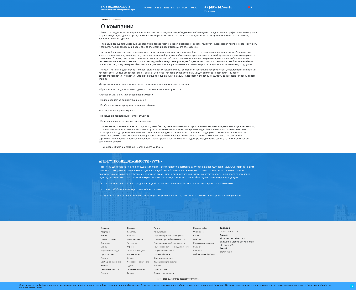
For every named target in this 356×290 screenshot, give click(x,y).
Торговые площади (110, 251)
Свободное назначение (112, 262)
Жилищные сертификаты (165, 262)
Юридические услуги (163, 258)
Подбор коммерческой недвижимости (171, 247)
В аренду (131, 228)
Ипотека (175, 8)
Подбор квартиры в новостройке (169, 236)
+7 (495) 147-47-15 (218, 7)
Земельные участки (110, 269)
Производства (107, 254)
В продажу (105, 228)
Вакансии (197, 247)
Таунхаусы (106, 243)
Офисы (104, 247)
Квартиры (105, 232)
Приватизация (160, 269)
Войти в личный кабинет (204, 254)
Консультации (160, 232)
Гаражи (104, 273)
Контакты (197, 251)
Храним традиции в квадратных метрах (118, 10)
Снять (166, 8)
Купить (157, 8)
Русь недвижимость (115, 6)
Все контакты (209, 11)
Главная (147, 8)
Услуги (185, 8)
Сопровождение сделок (164, 251)
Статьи (196, 236)
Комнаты (105, 236)
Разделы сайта (200, 228)
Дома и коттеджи (108, 239)
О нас (194, 8)
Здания (104, 266)
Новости (197, 239)
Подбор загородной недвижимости (170, 243)
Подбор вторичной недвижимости (169, 239)
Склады (104, 258)
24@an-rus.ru (226, 252)
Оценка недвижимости (164, 273)
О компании (198, 232)
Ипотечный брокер (162, 254)
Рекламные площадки (203, 243)
